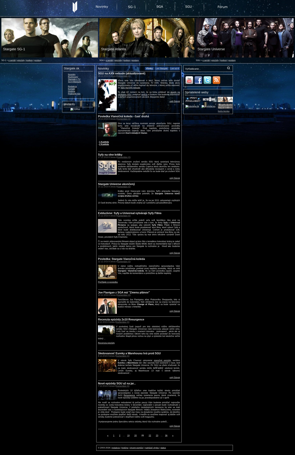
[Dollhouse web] (225, 101)
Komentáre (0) (124, 76)
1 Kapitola (104, 142)
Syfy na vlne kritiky (110, 154)
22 (150, 435)
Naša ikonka (223, 111)
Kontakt (71, 89)
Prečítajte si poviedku (108, 282)
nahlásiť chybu (152, 448)
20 (135, 435)
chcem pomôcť (137, 448)
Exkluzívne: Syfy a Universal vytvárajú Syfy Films (129, 213)
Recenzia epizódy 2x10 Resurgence (121, 319)
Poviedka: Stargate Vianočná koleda (121, 259)
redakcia (116, 448)
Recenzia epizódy (106, 343)
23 (157, 435)
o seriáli (12, 60)
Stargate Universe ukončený (116, 184)
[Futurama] (192, 106)
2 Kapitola (104, 144)
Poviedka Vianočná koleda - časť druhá (123, 116)
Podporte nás (74, 94)
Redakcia (72, 86)
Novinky (71, 74)
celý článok (175, 101)
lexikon (29, 60)
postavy (37, 60)
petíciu (144, 94)
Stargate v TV (74, 79)
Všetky (149, 68)
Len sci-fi (175, 68)
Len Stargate (162, 68)
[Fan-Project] (193, 101)
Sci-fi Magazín (74, 82)
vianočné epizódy (162, 360)
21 (143, 435)
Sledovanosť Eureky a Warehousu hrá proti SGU (129, 353)
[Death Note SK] (225, 108)
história (124, 448)
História (71, 91)
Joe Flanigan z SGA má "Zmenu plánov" (124, 292)
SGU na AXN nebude (130, 88)
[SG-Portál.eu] (208, 106)
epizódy (21, 60)
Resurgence (129, 395)
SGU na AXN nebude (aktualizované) (121, 73)
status (163, 448)
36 (166, 435)
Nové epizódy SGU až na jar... (117, 383)
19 (128, 435)
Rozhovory (73, 77)
